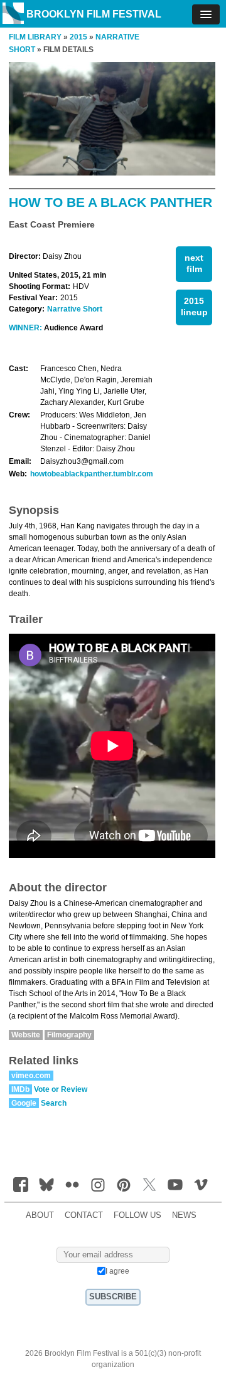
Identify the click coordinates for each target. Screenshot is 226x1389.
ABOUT (40, 1215)
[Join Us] (20, 1184)
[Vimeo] (200, 1184)
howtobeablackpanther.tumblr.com (91, 473)
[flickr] (72, 1184)
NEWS (184, 1215)
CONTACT (84, 1215)
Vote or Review (60, 1089)
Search (54, 1103)
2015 (78, 37)
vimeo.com (31, 1075)
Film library (35, 37)
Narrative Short (74, 309)
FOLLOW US (137, 1215)
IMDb (20, 1089)
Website (25, 1034)
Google (23, 1103)
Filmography (69, 1034)
